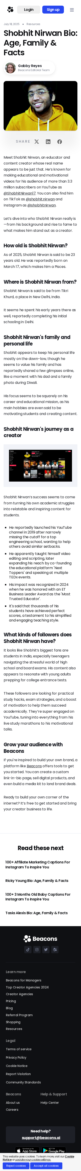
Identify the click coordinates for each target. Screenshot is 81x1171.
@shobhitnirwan (41, 205)
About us (13, 1102)
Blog (9, 1008)
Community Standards (23, 1082)
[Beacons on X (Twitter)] (45, 949)
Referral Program (19, 1015)
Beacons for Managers (23, 980)
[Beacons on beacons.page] (54, 949)
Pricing (11, 1001)
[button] (71, 10)
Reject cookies (16, 1166)
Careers (12, 1109)
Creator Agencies (19, 994)
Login (29, 9)
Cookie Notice (16, 1066)
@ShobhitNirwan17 (20, 193)
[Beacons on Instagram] (36, 949)
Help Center (49, 1102)
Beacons (34, 766)
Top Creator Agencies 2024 (27, 987)
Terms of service (19, 1049)
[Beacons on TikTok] (27, 949)
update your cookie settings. (33, 1160)
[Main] (9, 9)
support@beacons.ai (41, 1138)
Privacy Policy (16, 1057)
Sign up (53, 9)
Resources (14, 1029)
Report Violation (18, 1074)
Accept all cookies (46, 1166)
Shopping (13, 1022)
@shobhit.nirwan (40, 199)
